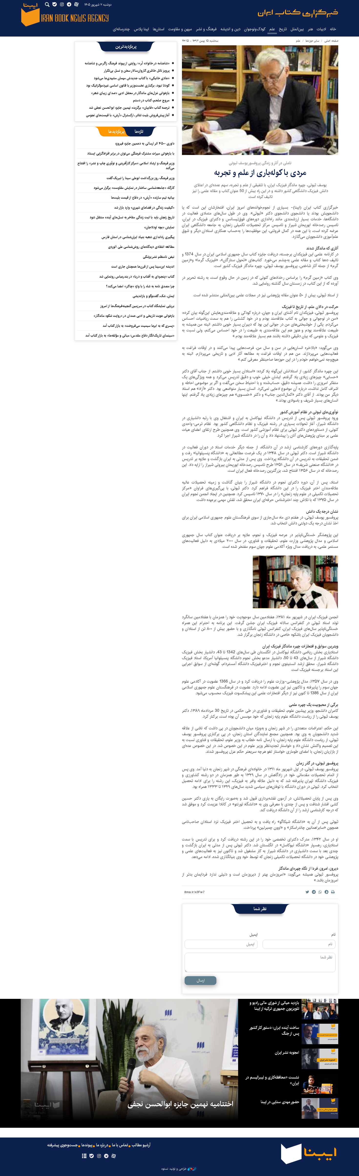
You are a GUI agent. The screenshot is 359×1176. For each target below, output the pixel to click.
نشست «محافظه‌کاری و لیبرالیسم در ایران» (272, 1080)
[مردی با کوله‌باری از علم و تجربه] (260, 100)
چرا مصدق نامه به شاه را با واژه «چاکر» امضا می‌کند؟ (140, 286)
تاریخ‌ (283, 29)
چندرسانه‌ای (121, 29)
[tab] (139, 131)
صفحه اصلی (331, 41)
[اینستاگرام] (99, 1156)
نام (333, 935)
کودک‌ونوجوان (254, 29)
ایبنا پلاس (141, 29)
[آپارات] (114, 1156)
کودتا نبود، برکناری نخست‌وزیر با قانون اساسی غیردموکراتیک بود (127, 85)
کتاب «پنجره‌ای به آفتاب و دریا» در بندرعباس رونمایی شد (136, 276)
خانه (333, 29)
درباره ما (102, 1145)
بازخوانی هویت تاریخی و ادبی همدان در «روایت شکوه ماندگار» (134, 315)
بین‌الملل (297, 29)
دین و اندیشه (230, 29)
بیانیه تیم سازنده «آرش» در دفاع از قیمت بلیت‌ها (142, 197)
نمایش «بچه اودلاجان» (159, 227)
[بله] (91, 1156)
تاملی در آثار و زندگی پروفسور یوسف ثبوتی (260, 163)
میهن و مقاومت (180, 29)
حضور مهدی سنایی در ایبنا (280, 1102)
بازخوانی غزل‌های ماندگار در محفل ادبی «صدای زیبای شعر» (130, 93)
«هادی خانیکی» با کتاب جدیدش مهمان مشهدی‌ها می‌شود (131, 78)
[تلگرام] (106, 1156)
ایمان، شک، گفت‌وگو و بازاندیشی (153, 296)
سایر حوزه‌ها (312, 41)
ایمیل (254, 935)
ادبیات (321, 29)
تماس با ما (120, 1145)
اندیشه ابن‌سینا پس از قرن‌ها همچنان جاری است (142, 266)
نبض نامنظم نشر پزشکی (158, 257)
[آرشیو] (84, 1156)
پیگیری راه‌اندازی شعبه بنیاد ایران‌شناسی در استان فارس (138, 237)
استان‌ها (158, 29)
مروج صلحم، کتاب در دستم (151, 100)
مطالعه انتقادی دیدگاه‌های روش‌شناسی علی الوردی (141, 247)
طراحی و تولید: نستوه (173, 1169)
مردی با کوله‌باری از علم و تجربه (260, 172)
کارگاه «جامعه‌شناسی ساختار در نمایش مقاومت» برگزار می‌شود (134, 188)
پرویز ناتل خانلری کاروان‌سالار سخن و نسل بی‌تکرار (136, 70)
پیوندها (87, 1145)
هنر (310, 29)
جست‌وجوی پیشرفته (62, 1145)
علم (272, 29)
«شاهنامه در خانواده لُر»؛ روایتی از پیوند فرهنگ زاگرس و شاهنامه (127, 63)
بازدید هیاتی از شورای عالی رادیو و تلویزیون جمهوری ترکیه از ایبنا (274, 1006)
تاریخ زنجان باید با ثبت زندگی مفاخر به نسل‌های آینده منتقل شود (132, 217)
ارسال (201, 980)
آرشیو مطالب (141, 1145)
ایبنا (298, 13)
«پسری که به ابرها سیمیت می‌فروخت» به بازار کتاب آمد (138, 325)
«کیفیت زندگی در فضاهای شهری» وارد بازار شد (144, 207)
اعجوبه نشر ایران (287, 1052)
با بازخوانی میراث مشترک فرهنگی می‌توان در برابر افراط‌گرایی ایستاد (130, 153)
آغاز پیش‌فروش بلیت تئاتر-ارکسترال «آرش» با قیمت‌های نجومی (127, 115)
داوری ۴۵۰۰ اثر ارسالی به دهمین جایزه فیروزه (144, 143)
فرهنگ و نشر (206, 29)
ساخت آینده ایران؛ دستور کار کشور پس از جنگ (274, 1030)
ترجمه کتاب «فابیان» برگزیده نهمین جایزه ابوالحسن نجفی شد (129, 107)
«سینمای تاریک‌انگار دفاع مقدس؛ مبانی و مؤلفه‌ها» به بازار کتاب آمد (129, 335)
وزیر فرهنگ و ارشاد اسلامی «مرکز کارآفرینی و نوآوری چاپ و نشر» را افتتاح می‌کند (125, 166)
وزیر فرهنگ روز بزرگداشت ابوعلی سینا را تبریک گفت (140, 178)
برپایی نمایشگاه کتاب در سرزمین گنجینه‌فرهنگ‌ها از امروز (137, 306)
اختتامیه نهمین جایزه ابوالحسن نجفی (180, 1104)
